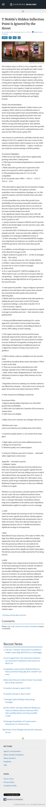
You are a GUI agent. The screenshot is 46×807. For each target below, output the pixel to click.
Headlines (7, 761)
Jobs (5, 765)
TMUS (4, 37)
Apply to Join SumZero (12, 751)
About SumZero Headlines (14, 755)
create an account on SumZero (26, 626)
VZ (14, 37)
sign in (9, 626)
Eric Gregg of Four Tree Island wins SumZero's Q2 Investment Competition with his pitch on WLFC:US (22, 660)
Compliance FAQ (10, 786)
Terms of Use (9, 779)
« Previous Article (8, 615)
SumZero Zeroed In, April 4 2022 (18, 694)
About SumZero (10, 758)
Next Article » (21, 615)
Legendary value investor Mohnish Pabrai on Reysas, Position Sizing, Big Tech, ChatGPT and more (23, 671)
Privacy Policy (9, 782)
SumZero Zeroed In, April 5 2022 (18, 688)
